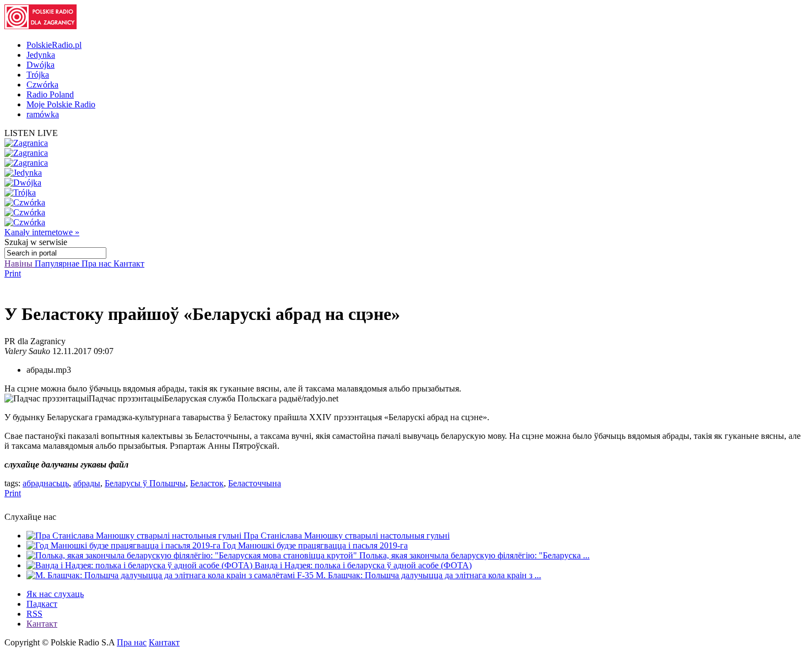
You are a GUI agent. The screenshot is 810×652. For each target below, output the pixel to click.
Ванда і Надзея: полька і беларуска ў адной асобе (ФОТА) (363, 565)
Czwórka (42, 84)
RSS (34, 613)
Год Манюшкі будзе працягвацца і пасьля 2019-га (315, 545)
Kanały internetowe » (41, 232)
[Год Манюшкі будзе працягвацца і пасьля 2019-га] (124, 545)
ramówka (42, 114)
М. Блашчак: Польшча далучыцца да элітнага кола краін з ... (428, 575)
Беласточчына (254, 483)
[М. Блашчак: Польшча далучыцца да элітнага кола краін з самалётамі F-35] (171, 575)
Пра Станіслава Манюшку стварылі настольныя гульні (347, 535)
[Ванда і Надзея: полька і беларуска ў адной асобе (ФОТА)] (140, 565)
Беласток (207, 483)
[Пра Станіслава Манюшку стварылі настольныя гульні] (135, 535)
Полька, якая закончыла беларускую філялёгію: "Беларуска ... (474, 555)
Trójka (37, 74)
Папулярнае (58, 263)
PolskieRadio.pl (54, 45)
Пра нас (98, 263)
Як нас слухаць (55, 594)
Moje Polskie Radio (60, 104)
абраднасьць (46, 483)
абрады (86, 483)
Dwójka (40, 64)
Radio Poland (50, 94)
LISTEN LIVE (31, 133)
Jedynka (40, 54)
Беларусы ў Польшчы (145, 483)
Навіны (19, 263)
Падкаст (41, 603)
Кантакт (129, 263)
